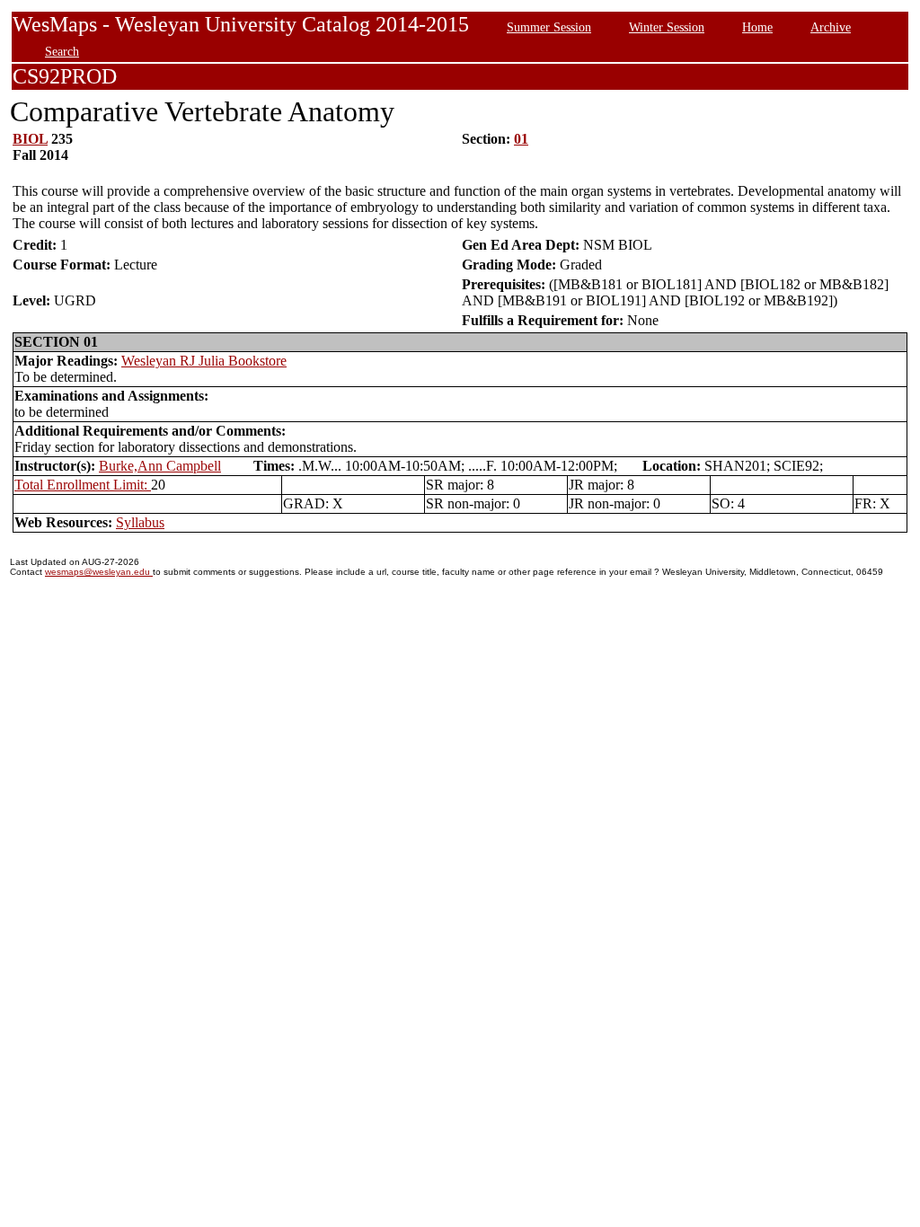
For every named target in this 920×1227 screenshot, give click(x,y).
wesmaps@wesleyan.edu (99, 572)
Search (62, 51)
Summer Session (549, 27)
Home (757, 27)
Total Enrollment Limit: (82, 484)
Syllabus (140, 522)
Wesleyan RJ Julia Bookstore (204, 360)
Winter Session (666, 27)
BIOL (30, 138)
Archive (830, 27)
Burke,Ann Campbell (160, 465)
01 (521, 138)
